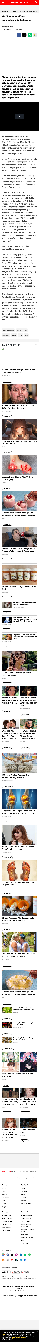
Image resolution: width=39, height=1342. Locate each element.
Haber (12, 1291)
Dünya (4, 1207)
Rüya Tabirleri (6, 1227)
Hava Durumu (6, 1215)
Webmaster (25, 1234)
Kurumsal (24, 1212)
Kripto (4, 1200)
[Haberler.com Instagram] (16, 1255)
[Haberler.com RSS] (3, 1260)
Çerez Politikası (26, 1221)
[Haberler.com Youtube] (12, 1260)
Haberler (4, 1185)
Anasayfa (5, 11)
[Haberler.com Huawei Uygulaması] (25, 1272)
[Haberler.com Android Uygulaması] (16, 1272)
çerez (3, 1334)
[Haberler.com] (8, 1171)
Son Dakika (5, 1197)
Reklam (13, 1178)
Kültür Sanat (5, 335)
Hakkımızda (5, 1178)
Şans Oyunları (6, 1224)
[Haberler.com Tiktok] (16, 1260)
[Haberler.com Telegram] (20, 1260)
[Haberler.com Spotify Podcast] (29, 1255)
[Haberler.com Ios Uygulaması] (6, 1272)
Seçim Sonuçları (7, 1221)
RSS (22, 1240)
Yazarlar (23, 1200)
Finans (23, 1194)
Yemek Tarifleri (6, 1231)
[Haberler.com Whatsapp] (25, 1255)
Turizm (23, 1197)
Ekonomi (4, 1188)
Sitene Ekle (24, 1243)
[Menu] (3, 2)
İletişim (19, 1178)
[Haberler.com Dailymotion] (25, 1260)
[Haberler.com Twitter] (12, 1255)
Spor (3, 1191)
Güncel (13, 11)
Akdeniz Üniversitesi (8, 330)
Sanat (26, 335)
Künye (25, 1178)
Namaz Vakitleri (7, 1218)
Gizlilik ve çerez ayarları (9, 1295)
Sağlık (23, 1188)
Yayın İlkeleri (33, 1178)
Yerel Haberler (26, 1204)
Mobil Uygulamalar (27, 1237)
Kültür (20, 335)
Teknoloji (24, 1191)
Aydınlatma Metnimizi (18, 1338)
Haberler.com (6, 1212)
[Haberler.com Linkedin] (20, 1255)
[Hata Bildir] (20, 1295)
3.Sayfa (4, 1204)
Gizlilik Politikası (26, 1218)
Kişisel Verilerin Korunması (26, 1225)
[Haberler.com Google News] (3, 1255)
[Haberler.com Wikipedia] (7, 1260)
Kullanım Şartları (26, 1215)
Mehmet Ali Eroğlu (22, 330)
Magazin (4, 1194)
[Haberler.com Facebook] (7, 1255)
